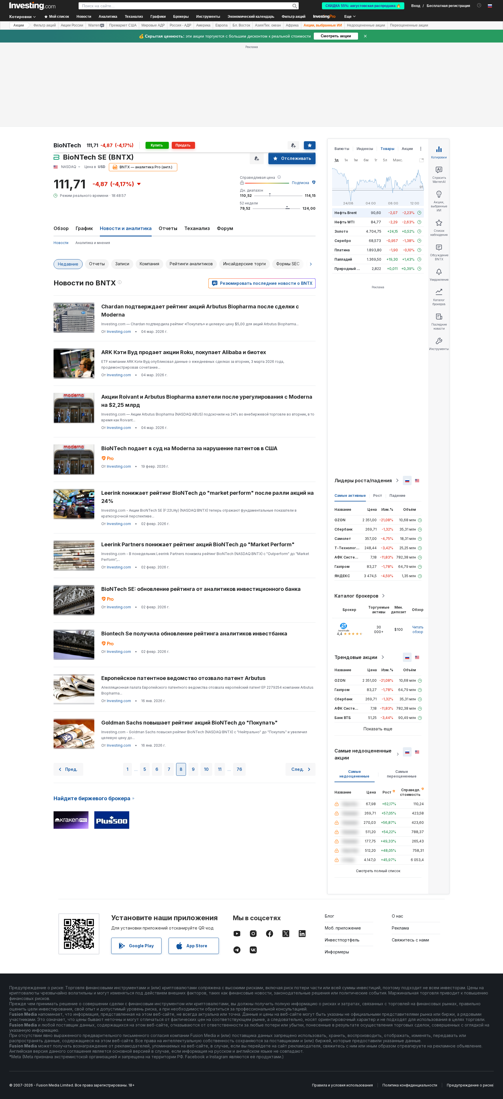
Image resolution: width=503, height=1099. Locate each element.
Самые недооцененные (354, 773)
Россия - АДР (180, 25)
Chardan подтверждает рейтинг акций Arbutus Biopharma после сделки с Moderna (200, 310)
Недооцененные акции (366, 25)
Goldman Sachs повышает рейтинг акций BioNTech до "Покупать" (189, 723)
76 (239, 769)
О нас (397, 916)
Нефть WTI (344, 222)
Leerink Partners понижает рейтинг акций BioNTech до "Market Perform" (198, 544)
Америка (203, 25)
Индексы (365, 148)
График (84, 228)
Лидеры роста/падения (363, 480)
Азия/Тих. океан (268, 25)
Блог (329, 916)
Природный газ (348, 268)
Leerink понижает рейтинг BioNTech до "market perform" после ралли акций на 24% (207, 497)
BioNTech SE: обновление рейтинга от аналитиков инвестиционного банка (201, 589)
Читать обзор (418, 629)
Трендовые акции (355, 657)
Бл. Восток (241, 25)
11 (220, 769)
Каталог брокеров (356, 596)
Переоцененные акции (409, 25)
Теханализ (197, 228)
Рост (377, 495)
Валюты (341, 148)
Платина (342, 250)
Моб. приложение (343, 927)
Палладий (343, 259)
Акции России (72, 25)
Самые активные (350, 495)
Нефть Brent (345, 213)
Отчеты (168, 228)
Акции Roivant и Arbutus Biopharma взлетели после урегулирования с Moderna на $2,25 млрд (206, 401)
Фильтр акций (293, 17)
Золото (341, 231)
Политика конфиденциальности (409, 1085)
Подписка (300, 183)
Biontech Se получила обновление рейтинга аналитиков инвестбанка (194, 633)
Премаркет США (123, 25)
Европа (221, 25)
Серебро (342, 240)
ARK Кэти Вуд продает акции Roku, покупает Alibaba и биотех (183, 352)
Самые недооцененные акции (363, 754)
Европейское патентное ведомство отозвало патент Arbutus (183, 678)
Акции (18, 25)
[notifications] (479, 5)
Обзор (61, 228)
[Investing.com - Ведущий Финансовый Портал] (32, 6)
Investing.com (119, 331)
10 (206, 769)
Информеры (337, 951)
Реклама (400, 927)
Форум (225, 228)
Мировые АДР (153, 25)
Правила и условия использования (342, 1085)
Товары (387, 148)
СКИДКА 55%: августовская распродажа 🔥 (363, 6)
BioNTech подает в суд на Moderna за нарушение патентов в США (189, 448)
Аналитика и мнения (92, 243)
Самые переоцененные (402, 773)
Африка (292, 25)
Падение (397, 495)
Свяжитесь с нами (410, 939)
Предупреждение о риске (470, 1085)
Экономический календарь (251, 17)
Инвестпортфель (342, 939)
